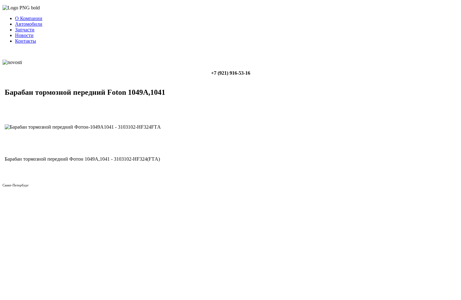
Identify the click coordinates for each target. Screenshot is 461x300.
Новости (24, 35)
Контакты (25, 41)
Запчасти (24, 29)
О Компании (28, 18)
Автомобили (28, 24)
